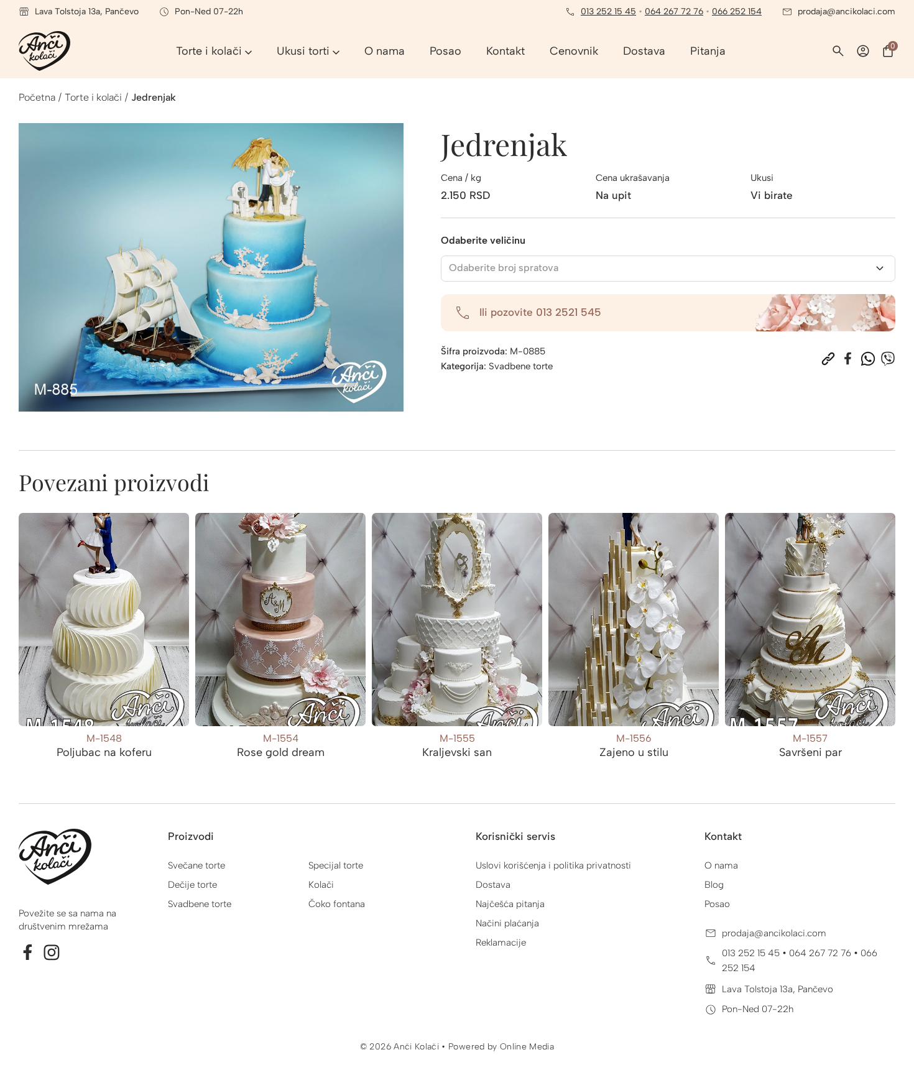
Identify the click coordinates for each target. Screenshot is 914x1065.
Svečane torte (196, 865)
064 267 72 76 (674, 11)
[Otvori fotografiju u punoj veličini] (211, 267)
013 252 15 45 (608, 11)
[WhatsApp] (868, 358)
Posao (717, 904)
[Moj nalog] (863, 51)
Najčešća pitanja (510, 904)
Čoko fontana (336, 904)
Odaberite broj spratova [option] (503, 268)
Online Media (527, 1046)
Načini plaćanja (507, 923)
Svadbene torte (521, 366)
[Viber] (887, 358)
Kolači (321, 884)
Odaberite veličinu (483, 240)
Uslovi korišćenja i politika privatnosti (553, 865)
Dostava (493, 884)
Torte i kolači (93, 97)
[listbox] (668, 269)
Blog (714, 884)
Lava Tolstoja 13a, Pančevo (777, 989)
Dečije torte (192, 884)
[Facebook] (848, 358)
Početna (37, 97)
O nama (721, 865)
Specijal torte (335, 865)
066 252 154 (737, 11)
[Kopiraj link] (828, 358)
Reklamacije (501, 942)
